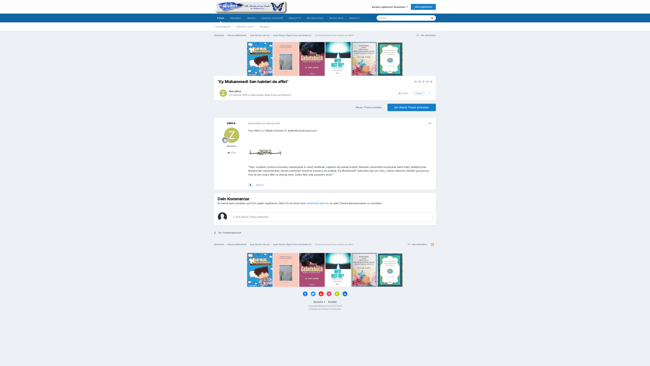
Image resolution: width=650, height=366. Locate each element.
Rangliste (264, 26)
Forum (220, 18)
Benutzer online (245, 26)
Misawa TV (295, 18)
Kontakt (332, 301)
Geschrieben (264, 123)
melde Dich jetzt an (317, 203)
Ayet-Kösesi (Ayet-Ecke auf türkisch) (271, 95)
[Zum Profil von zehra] (223, 93)
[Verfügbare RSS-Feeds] (432, 244)
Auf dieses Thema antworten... (253, 216)
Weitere (353, 18)
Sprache (318, 301)
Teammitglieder (223, 26)
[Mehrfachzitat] (250, 185)
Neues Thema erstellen (369, 107)
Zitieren (260, 185)
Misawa (251, 18)
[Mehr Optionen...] (429, 123)
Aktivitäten (235, 18)
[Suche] (432, 18)
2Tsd (233, 152)
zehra (237, 91)
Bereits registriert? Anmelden (389, 7)
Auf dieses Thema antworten (411, 107)
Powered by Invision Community (325, 309)
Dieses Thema (416, 18)
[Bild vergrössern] (265, 151)
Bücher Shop (336, 18)
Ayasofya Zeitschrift (272, 18)
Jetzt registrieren (423, 6)
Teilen (404, 93)
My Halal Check (315, 18)
